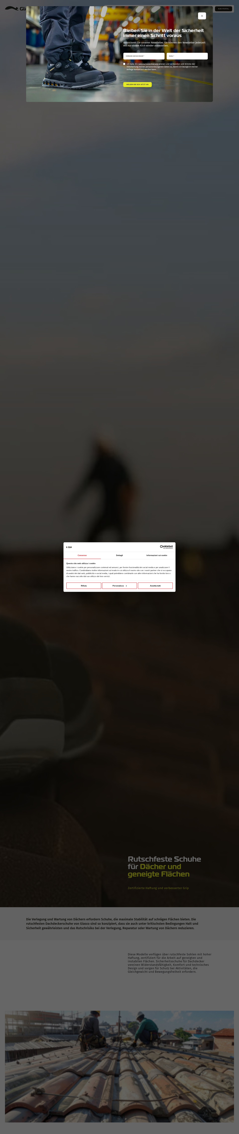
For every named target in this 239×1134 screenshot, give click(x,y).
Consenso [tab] (82, 555)
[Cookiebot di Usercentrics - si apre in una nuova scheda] (162, 547)
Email (171, 56)
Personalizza (118, 586)
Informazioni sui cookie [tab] (157, 555)
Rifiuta (84, 586)
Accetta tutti (155, 586)
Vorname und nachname (135, 56)
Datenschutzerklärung (148, 64)
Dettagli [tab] (119, 555)
